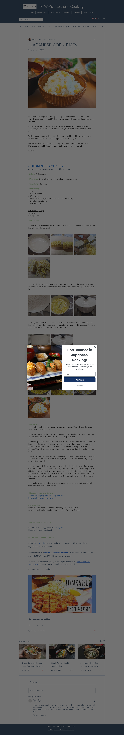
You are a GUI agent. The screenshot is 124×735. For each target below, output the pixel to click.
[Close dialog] (95, 347)
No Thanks (80, 386)
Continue (79, 380)
